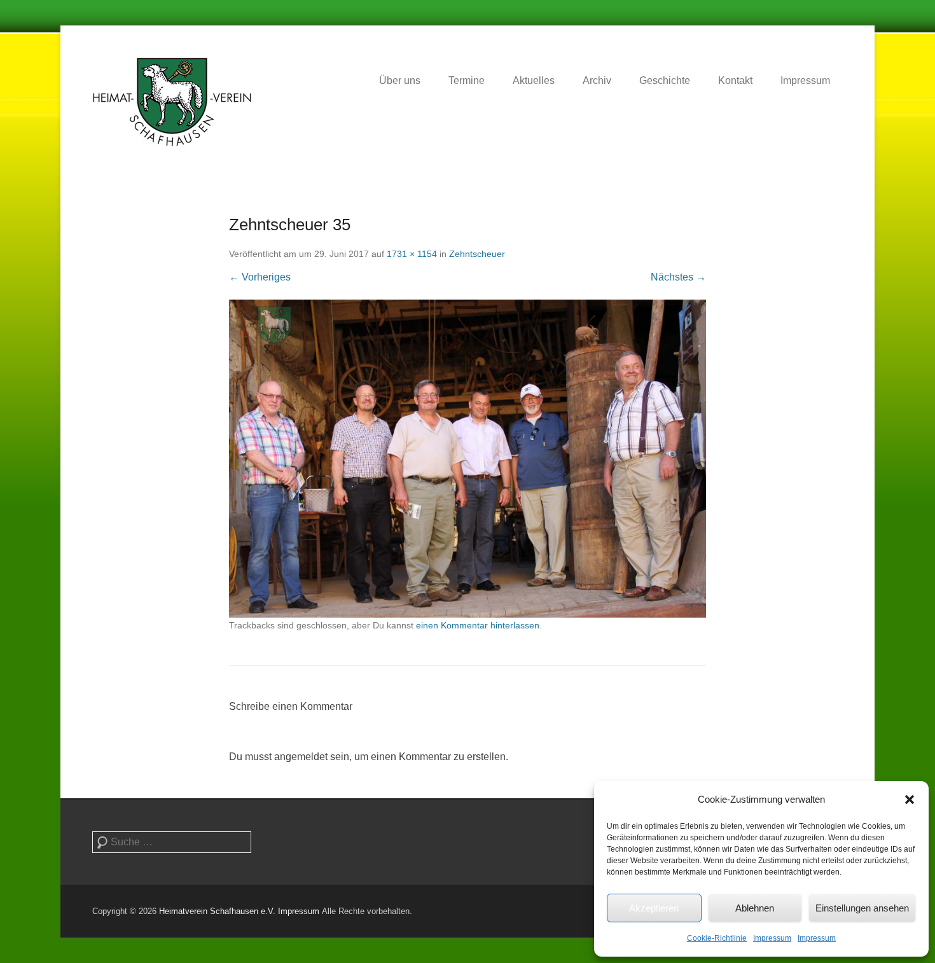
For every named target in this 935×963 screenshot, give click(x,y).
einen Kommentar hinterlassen (477, 625)
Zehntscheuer (477, 254)
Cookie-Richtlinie (717, 938)
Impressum (772, 938)
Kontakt (735, 80)
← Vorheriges (260, 277)
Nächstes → (678, 277)
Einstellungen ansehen (862, 908)
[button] (909, 799)
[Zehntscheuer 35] (467, 459)
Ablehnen (754, 908)
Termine (466, 80)
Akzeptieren (654, 908)
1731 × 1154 (412, 254)
